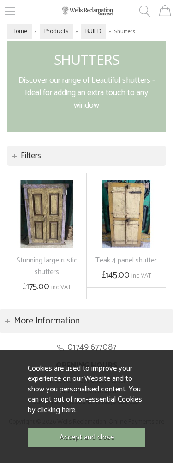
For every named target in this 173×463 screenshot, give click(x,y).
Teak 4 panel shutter (126, 260)
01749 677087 (91, 347)
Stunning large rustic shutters (47, 266)
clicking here (56, 410)
